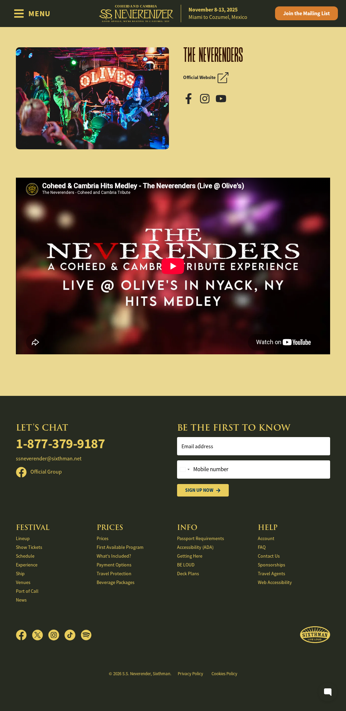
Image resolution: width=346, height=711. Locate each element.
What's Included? (114, 556)
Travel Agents (271, 573)
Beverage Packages (115, 582)
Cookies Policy (224, 674)
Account (266, 538)
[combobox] (184, 469)
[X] (40, 635)
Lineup (23, 538)
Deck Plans (188, 573)
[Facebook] (190, 98)
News (21, 600)
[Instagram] (206, 98)
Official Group (45, 471)
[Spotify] (86, 635)
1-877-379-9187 (60, 444)
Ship (20, 573)
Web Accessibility (275, 582)
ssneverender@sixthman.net (48, 458)
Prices (102, 538)
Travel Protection (114, 573)
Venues (23, 582)
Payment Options (114, 565)
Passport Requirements (200, 538)
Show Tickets (29, 547)
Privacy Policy (190, 674)
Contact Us (269, 556)
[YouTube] (223, 98)
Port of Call (27, 591)
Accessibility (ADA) (195, 547)
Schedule (25, 556)
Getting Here (189, 556)
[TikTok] (73, 635)
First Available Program (120, 547)
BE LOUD (186, 565)
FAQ (262, 547)
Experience (27, 565)
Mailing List (306, 13)
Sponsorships (271, 565)
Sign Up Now (199, 490)
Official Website (200, 77)
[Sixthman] (315, 634)
